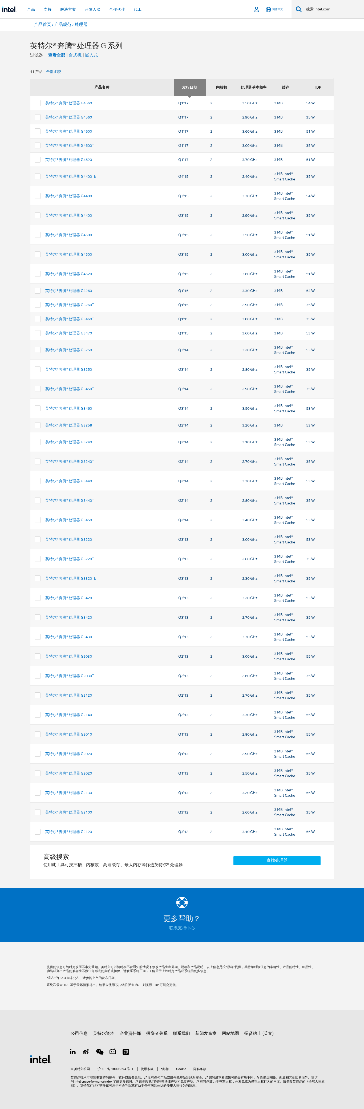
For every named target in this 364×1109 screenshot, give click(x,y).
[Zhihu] (125, 1052)
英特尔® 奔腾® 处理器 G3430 (68, 636)
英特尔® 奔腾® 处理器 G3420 (68, 597)
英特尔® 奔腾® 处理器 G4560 (68, 103)
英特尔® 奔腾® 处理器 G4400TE (70, 176)
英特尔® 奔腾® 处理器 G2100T (69, 812)
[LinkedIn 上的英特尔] (73, 1052)
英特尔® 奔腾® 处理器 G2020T (69, 773)
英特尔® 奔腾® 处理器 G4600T (69, 145)
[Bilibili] (112, 1052)
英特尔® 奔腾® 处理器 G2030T (69, 675)
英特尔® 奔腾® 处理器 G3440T (69, 500)
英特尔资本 (103, 1033)
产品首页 (42, 24)
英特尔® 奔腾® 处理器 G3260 (68, 290)
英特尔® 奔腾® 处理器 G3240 (68, 442)
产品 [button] (31, 9)
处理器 (81, 24)
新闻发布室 (206, 1033)
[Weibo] (86, 1052)
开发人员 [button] (93, 9)
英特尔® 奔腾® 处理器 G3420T (69, 617)
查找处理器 (277, 860)
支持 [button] (48, 9)
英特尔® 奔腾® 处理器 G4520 (68, 273)
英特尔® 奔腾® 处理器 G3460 (68, 408)
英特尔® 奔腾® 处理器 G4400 (68, 196)
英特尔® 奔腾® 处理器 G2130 (68, 792)
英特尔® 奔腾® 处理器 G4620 (68, 159)
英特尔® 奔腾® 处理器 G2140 (68, 714)
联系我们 (181, 1033)
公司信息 (79, 1033)
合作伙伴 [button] (117, 9)
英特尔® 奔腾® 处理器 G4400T (69, 215)
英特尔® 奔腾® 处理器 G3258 (68, 425)
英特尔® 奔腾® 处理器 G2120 (68, 831)
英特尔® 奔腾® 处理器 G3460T (69, 319)
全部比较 (53, 71)
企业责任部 (130, 1033)
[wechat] (99, 1052)
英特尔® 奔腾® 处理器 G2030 (68, 656)
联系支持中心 (182, 928)
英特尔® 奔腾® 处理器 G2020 (68, 753)
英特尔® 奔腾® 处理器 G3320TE (70, 578)
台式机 (75, 55)
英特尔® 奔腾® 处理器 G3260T (69, 304)
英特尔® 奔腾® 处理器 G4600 (68, 131)
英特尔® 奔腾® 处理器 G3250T (69, 369)
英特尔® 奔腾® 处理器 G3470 (68, 333)
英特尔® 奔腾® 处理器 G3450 (68, 520)
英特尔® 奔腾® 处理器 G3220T (69, 559)
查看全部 (56, 55)
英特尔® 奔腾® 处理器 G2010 (68, 734)
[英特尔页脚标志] (40, 1059)
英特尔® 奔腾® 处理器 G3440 (68, 481)
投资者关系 (157, 1033)
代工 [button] (138, 9)
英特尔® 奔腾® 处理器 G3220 (68, 539)
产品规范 (62, 24)
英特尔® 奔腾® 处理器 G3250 (68, 350)
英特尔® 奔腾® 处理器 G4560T (69, 117)
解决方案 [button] (68, 9)
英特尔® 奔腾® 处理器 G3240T (69, 461)
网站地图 (230, 1033)
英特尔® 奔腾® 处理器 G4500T (69, 254)
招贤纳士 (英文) (259, 1033)
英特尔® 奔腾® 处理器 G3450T (69, 388)
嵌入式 (91, 55)
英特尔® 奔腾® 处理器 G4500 (68, 234)
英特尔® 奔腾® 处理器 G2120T (69, 695)
